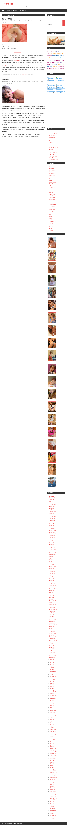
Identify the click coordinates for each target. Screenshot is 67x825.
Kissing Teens (52, 194)
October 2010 (53, 755)
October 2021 (52, 556)
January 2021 (52, 568)
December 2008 (53, 793)
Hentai (50, 190)
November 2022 (52, 535)
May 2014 (52, 685)
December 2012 (53, 714)
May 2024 (51, 508)
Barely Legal (21, 20)
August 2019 (52, 590)
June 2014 (52, 683)
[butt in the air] (14, 41)
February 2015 (53, 671)
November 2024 (52, 504)
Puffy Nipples (52, 211)
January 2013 (53, 712)
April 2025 (51, 503)
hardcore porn (55, 55)
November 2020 (52, 571)
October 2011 (53, 736)
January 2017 (52, 635)
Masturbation (52, 199)
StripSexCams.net (53, 152)
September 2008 (53, 798)
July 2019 (51, 592)
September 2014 (53, 678)
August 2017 (52, 626)
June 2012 (52, 724)
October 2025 (52, 497)
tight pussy (53, 68)
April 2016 (51, 648)
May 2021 (51, 563)
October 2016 (52, 638)
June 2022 (51, 542)
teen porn (49, 66)
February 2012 (53, 729)
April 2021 (51, 564)
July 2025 (51, 501)
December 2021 (52, 552)
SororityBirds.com (53, 151)
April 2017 (51, 630)
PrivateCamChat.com (53, 147)
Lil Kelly (51, 142)
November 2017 (52, 621)
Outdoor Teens (52, 204)
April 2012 (52, 727)
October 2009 (53, 775)
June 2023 (51, 523)
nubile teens (52, 62)
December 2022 (52, 534)
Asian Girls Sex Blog (53, 133)
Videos (50, 228)
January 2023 (52, 532)
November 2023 (52, 516)
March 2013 (52, 709)
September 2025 (53, 499)
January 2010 (53, 770)
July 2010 (52, 760)
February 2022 (52, 549)
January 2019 (52, 602)
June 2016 (51, 645)
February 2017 (52, 633)
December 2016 (52, 636)
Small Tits (4, 22)
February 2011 (53, 748)
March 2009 (52, 787)
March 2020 (52, 583)
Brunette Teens (34, 81)
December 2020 (52, 570)
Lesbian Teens (54, 60)
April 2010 (52, 765)
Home (3, 10)
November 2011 (53, 734)
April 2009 (52, 786)
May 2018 (51, 614)
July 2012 (52, 722)
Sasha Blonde (7, 19)
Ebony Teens (52, 187)
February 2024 (52, 511)
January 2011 (53, 750)
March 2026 (52, 496)
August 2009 (52, 779)
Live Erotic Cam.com (53, 144)
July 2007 (52, 818)
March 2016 (52, 650)
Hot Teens (41, 20)
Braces (50, 180)
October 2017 (52, 623)
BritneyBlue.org (52, 137)
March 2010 (52, 767)
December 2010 (53, 751)
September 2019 (53, 588)
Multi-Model (52, 201)
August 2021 (52, 558)
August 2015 (52, 661)
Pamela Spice (58, 62)
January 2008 (53, 812)
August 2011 (52, 739)
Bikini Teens (52, 173)
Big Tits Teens (52, 135)
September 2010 (53, 757)
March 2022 (52, 547)
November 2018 (52, 606)
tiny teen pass (59, 68)
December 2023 (52, 515)
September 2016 (53, 640)
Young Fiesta (52, 157)
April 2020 (51, 582)
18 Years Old (50, 51)
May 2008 (52, 805)
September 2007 (53, 817)
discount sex (60, 53)
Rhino (15, 20)
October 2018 (52, 607)
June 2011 (52, 743)
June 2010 (52, 762)
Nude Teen (51, 145)
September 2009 (53, 777)
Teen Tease (51, 225)
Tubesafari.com (23, 10)
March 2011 (52, 746)
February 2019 (52, 600)
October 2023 (52, 518)
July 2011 (52, 741)
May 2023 (51, 525)
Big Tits (50, 172)
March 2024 (52, 510)
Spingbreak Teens (53, 221)
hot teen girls (56, 58)
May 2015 (52, 666)
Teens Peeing (52, 226)
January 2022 (52, 551)
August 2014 (52, 679)
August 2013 (52, 700)
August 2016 (52, 642)
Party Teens (51, 208)
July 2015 (52, 662)
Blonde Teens (28, 20)
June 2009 (52, 782)
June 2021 (51, 561)
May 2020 (51, 580)
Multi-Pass (40, 81)
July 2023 (51, 522)
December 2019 (52, 585)
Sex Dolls (51, 216)
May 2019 (51, 595)
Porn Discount (54, 64)
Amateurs (51, 166)
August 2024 (52, 506)
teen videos (60, 66)
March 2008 (52, 808)
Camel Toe (51, 183)
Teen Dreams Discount (12, 10)
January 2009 (53, 791)
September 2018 (53, 609)
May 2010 (52, 763)
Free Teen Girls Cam (53, 139)
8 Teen (50, 132)
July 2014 (52, 681)
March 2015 (52, 669)
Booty (50, 178)
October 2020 (52, 573)
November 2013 (53, 695)
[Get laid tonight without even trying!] (56, 44)
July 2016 (51, 643)
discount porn (53, 53)
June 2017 (51, 628)
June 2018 (51, 612)
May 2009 (52, 784)
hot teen (51, 58)
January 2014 (53, 691)
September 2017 (53, 624)
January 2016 (52, 654)
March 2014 (52, 688)
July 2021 (51, 559)
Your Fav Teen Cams (53, 159)
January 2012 (53, 731)
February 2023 (52, 530)
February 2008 (53, 810)
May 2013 (52, 705)
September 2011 (53, 738)
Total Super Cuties (53, 156)
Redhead (51, 213)
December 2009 (53, 772)
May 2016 (51, 647)
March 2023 (52, 528)
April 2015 (52, 667)
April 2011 (52, 745)
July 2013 (52, 702)
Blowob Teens (27, 81)
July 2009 (52, 781)
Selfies (50, 214)
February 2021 (52, 566)
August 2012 (52, 721)
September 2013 (53, 698)
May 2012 (52, 726)
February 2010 (53, 769)
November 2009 (53, 774)
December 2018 (52, 604)
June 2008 (52, 803)
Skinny (50, 218)
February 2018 (52, 618)
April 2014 (52, 686)
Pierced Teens (5, 83)
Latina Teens (52, 195)
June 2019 (51, 594)
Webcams (51, 230)
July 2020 (51, 576)
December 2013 (53, 693)
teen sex (55, 66)
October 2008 (53, 796)
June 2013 (52, 703)
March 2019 (52, 599)
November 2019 (52, 587)
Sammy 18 (5, 80)
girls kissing (49, 55)
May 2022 (51, 544)
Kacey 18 (51, 140)
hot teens (15, 66)
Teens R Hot (8, 3)
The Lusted (51, 154)
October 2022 (52, 537)
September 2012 (53, 719)
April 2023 (51, 527)
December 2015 (52, 655)
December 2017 (52, 619)
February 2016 (52, 652)
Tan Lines (51, 223)
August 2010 (52, 758)
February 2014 (53, 690)
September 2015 (53, 659)
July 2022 (51, 540)
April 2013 (52, 707)
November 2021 (52, 554)
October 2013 (53, 697)
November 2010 (53, 753)
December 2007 (53, 813)
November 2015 (52, 657)
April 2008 (52, 806)
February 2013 (53, 710)
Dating (50, 185)
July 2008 (52, 801)
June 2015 (52, 664)
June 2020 (51, 578)
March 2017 (52, 631)
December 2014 (53, 674)
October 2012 (53, 717)
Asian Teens (51, 168)
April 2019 (51, 597)
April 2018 (51, 616)
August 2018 (52, 611)
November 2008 (53, 794)
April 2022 (51, 546)
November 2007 (53, 815)
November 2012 (53, 715)
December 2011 (53, 733)
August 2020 (52, 575)
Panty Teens (52, 206)
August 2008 (52, 799)
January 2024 (52, 513)
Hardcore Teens (34, 20)
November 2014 (53, 676)
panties (48, 64)
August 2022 (52, 539)
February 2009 (53, 789)
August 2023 (52, 520)
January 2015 (53, 673)
